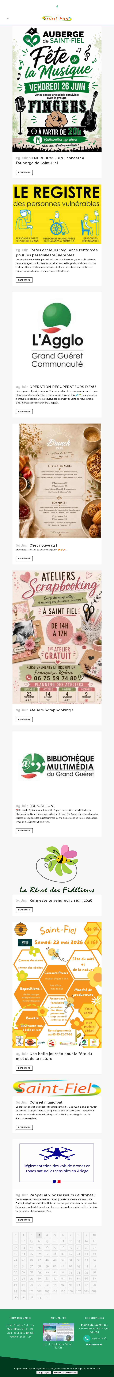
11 (15, 1241)
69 (39, 1272)
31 (86, 1247)
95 (70, 1284)
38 (55, 1253)
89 (23, 1284)
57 (31, 1266)
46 (31, 1259)
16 (55, 1241)
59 (47, 1266)
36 (39, 1253)
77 (15, 1278)
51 (70, 1259)
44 (15, 1259)
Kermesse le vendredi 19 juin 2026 (61, 900)
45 (23, 1259)
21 (94, 1241)
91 (39, 1284)
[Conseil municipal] (57, 1088)
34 (23, 1253)
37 (47, 1253)
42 (86, 1253)
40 (70, 1253)
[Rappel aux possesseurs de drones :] (57, 1164)
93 (55, 1284)
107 (78, 1291)
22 (15, 1247)
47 (39, 1259)
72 (62, 1272)
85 (78, 1278)
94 (62, 1284)
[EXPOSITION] (42, 806)
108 (86, 1291)
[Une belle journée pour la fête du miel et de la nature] (57, 985)
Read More (24, 172)
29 (70, 1247)
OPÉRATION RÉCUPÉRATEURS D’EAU (63, 387)
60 (55, 1266)
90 (31, 1284)
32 (94, 1247)
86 (86, 1278)
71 (55, 1272)
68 (31, 1272)
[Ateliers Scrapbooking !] (57, 637)
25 (39, 1247)
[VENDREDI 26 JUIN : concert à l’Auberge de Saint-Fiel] (57, 89)
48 (47, 1259)
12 (23, 1241)
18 (70, 1241)
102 (39, 1291)
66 (15, 1272)
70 (47, 1272)
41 (78, 1253)
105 (63, 1291)
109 (94, 1291)
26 (47, 1247)
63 (78, 1266)
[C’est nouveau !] (57, 481)
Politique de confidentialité (65, 1372)
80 (39, 1278)
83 (62, 1278)
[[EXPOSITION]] (57, 765)
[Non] (110, 1370)
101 (31, 1291)
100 (23, 1291)
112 (31, 1297)
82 (54, 1278)
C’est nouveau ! (43, 545)
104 (55, 1291)
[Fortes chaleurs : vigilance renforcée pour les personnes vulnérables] (57, 214)
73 (70, 1272)
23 (23, 1247)
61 (62, 1266)
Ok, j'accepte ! (44, 1372)
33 (15, 1253)
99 (15, 1291)
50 (62, 1259)
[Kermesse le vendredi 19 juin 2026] (57, 869)
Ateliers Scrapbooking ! (51, 710)
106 (70, 1291)
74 (78, 1272)
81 (47, 1278)
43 (94, 1253)
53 (86, 1259)
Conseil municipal (46, 1102)
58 (39, 1266)
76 (94, 1272)
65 (94, 1266)
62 (70, 1266)
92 (47, 1284)
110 (16, 1297)
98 (94, 1284)
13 (31, 1241)
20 (86, 1241)
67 (23, 1272)
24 (31, 1247)
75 (86, 1272)
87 (94, 1278)
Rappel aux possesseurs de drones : (63, 1195)
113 (39, 1297)
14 (39, 1241)
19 (78, 1241)
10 (94, 1234)
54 (94, 1259)
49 (55, 1259)
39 (62, 1253)
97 (86, 1284)
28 (62, 1247)
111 (23, 1297)
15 (47, 1241)
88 (15, 1284)
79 (31, 1278)
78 (23, 1278)
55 (15, 1266)
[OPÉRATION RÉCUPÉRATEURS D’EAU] (57, 336)
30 (78, 1247)
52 (78, 1259)
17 (62, 1241)
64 (86, 1266)
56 (23, 1266)
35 (31, 1253)
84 (70, 1278)
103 (47, 1291)
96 (78, 1284)
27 (55, 1247)
